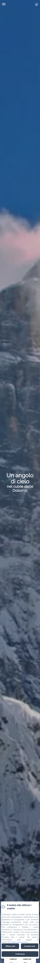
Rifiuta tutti (10, 946)
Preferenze (20, 954)
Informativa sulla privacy (17, 942)
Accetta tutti (29, 946)
